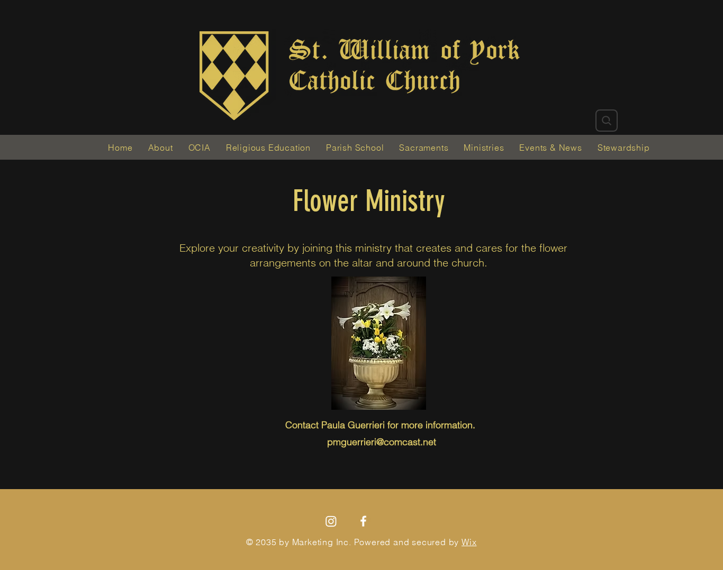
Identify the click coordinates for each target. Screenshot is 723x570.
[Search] (606, 120)
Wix (469, 542)
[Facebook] (363, 521)
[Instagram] (331, 521)
